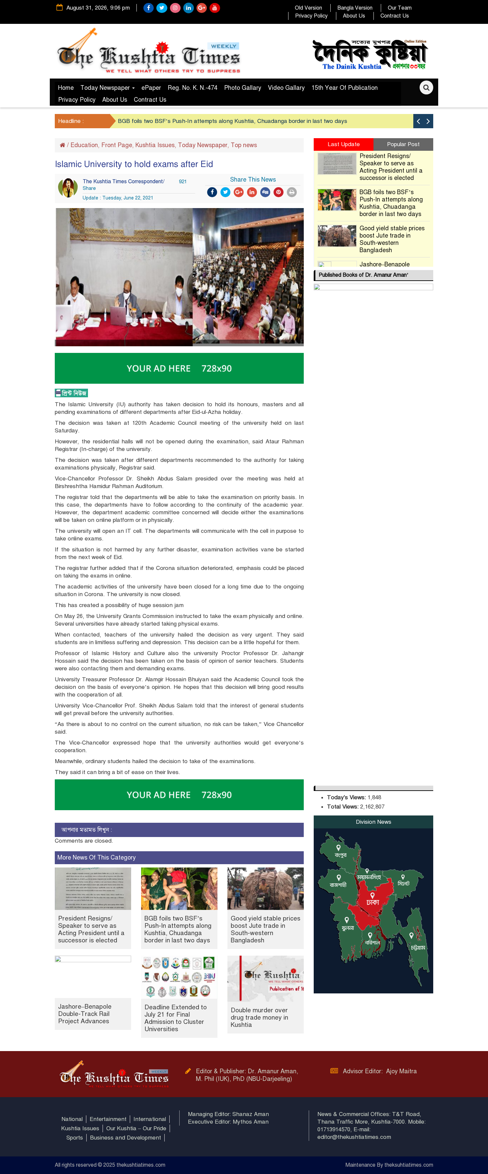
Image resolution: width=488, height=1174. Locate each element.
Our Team (400, 8)
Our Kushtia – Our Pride (136, 1128)
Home (66, 87)
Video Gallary (286, 87)
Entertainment (108, 1119)
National (72, 1119)
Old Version (308, 8)
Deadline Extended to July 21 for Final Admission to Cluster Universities (175, 1018)
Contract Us (394, 16)
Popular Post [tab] (403, 144)
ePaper (151, 87)
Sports (74, 1137)
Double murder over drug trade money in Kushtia (259, 1017)
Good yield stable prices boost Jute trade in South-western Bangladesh (265, 929)
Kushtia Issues (155, 145)
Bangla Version (354, 8)
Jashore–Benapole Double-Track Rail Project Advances (85, 1014)
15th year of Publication (344, 87)
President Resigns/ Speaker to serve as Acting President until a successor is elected (91, 929)
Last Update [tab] (344, 144)
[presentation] (418, 121)
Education (84, 145)
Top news (244, 145)
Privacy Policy (311, 16)
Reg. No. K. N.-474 (192, 87)
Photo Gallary (242, 87)
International (149, 1119)
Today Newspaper (105, 87)
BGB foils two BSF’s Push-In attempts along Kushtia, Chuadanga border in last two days (232, 121)
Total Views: (343, 806)
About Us (354, 16)
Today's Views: (347, 797)
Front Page (116, 145)
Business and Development (125, 1137)
